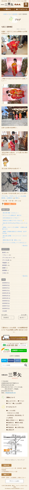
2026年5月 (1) (6, 282)
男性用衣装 (18, 415)
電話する (8, 9)
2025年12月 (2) (6, 293)
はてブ (17, 360)
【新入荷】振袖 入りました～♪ (10, 212)
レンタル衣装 (11, 410)
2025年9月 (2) (6, 300)
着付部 (4, 252)
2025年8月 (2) (6, 303)
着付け (22, 420)
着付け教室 (19, 422)
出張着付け (10, 198)
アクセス (21, 401)
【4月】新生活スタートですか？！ (11, 218)
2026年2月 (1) (6, 288)
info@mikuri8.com (10, 392)
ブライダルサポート (13, 425)
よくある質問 (18, 403)
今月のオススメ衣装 (13, 413)
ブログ (9, 403)
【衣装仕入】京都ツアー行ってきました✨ (13, 220)
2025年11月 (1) (6, 295)
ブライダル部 (5, 260)
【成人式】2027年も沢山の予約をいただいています (14, 223)
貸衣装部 (4, 265)
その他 (4, 273)
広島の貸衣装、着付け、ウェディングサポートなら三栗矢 (14, 1)
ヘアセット (5, 255)
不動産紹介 (11, 427)
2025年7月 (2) (6, 306)
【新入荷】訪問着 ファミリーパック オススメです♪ (14, 236)
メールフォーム (22, 9)
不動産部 (4, 262)
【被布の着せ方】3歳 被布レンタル (11, 240)
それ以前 (4, 311)
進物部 (4, 267)
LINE (24, 360)
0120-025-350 (10, 385)
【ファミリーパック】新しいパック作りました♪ (14, 242)
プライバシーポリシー (10, 460)
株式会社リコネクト (19, 488)
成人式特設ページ (13, 420)
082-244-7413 (9, 387)
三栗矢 (17, 198)
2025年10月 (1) (6, 298)
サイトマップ (21, 460)
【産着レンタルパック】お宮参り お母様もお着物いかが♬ (14, 228)
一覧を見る (25, 245)
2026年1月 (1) (6, 290)
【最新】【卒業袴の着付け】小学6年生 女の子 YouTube (15, 232)
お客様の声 (11, 429)
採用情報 (4, 270)
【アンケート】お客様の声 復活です (11, 215)
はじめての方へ (12, 401)
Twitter (4, 360)
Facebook (11, 360)
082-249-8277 (9, 389)
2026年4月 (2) (6, 285)
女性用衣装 (10, 415)
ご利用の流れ (20, 427)
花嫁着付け (11, 422)
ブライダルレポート (7, 257)
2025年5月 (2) (6, 308)
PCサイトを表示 (14, 481)
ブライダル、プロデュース (9, 196)
